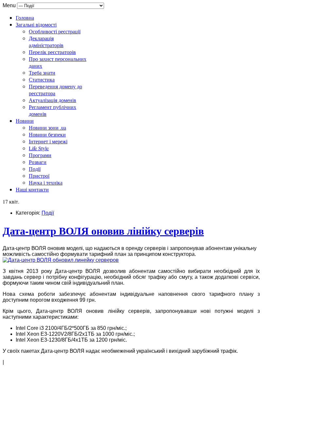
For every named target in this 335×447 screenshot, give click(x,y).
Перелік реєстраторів (52, 51)
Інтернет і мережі (48, 141)
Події (35, 168)
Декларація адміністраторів (46, 41)
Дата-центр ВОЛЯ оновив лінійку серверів (103, 230)
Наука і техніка (45, 182)
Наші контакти (32, 189)
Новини (25, 120)
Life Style (39, 148)
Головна (25, 17)
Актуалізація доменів (52, 100)
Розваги (37, 161)
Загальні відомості (36, 24)
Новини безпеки (47, 134)
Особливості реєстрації (54, 31)
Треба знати (42, 72)
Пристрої (39, 175)
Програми (40, 155)
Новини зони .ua (47, 127)
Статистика (42, 79)
